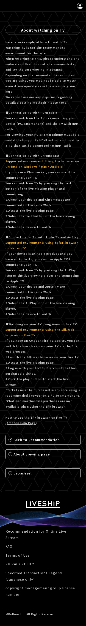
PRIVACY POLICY (20, 564)
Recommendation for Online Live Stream (36, 534)
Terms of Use (18, 555)
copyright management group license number (40, 591)
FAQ (9, 546)
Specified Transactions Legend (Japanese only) (34, 576)
